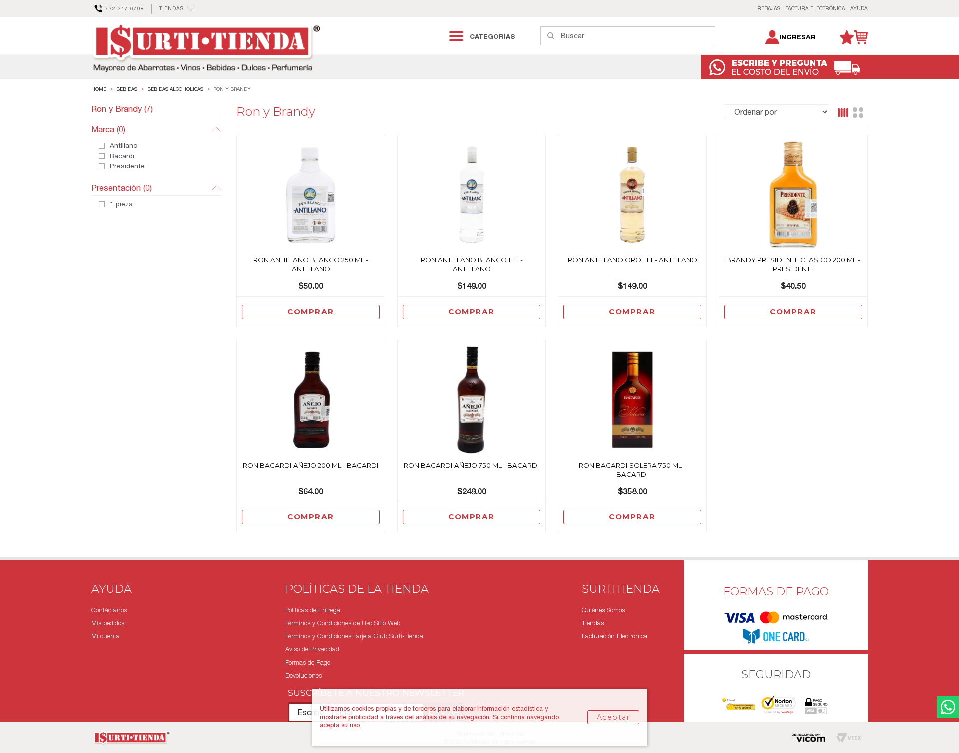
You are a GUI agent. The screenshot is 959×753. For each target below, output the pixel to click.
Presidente (127, 166)
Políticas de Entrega (312, 610)
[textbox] (638, 36)
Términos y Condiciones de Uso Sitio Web (342, 623)
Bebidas (126, 89)
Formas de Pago (307, 662)
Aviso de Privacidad (312, 649)
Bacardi (122, 156)
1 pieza (121, 204)
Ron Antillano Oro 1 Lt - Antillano (632, 260)
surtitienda (98, 89)
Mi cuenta (105, 636)
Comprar (310, 311)
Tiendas (593, 623)
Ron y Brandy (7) (122, 109)
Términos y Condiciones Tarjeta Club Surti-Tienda (354, 636)
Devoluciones (303, 675)
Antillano (124, 145)
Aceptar (613, 717)
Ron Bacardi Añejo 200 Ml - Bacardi (311, 465)
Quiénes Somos (603, 610)
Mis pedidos (107, 623)
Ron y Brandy (232, 89)
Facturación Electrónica (614, 636)
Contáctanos (109, 610)
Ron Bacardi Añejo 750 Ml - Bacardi (471, 465)
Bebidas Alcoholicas (175, 89)
